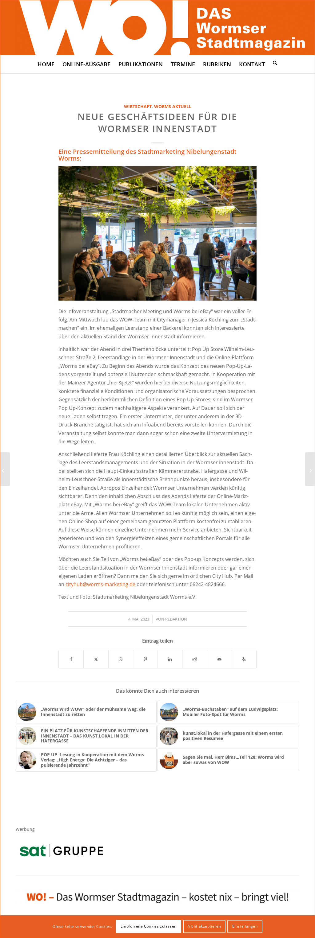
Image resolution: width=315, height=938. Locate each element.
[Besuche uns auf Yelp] (244, 659)
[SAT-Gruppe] (61, 850)
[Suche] (275, 63)
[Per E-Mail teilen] (219, 659)
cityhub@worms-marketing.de (100, 584)
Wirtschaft (138, 106)
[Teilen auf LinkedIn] (170, 659)
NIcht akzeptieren (204, 926)
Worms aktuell (172, 106)
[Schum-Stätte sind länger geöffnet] (5, 469)
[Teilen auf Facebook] (71, 659)
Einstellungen (245, 926)
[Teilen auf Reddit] (194, 659)
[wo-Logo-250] (157, 27)
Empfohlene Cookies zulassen (149, 926)
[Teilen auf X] (96, 659)
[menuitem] (46, 64)
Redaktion (176, 619)
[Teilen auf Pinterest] (145, 659)
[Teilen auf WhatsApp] (121, 659)
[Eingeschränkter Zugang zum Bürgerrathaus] (310, 469)
